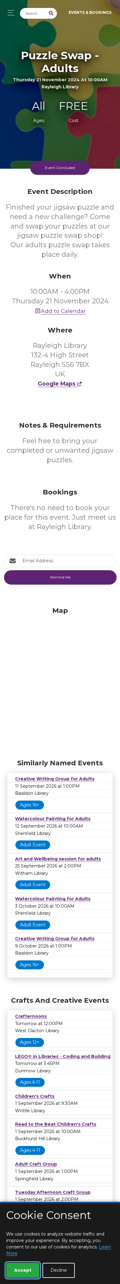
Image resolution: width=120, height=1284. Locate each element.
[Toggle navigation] (9, 13)
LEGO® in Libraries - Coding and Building (62, 1056)
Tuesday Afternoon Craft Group (52, 1192)
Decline (58, 1270)
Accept (22, 1270)
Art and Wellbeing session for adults (58, 859)
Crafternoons (31, 1016)
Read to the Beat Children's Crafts (55, 1124)
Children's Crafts (34, 1096)
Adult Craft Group (36, 1164)
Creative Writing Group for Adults (54, 779)
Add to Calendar (63, 311)
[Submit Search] (51, 13)
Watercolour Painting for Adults (52, 818)
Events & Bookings (90, 12)
